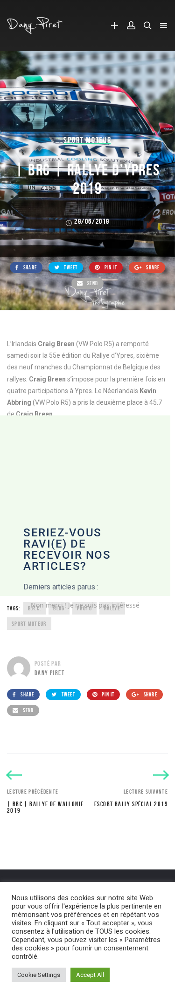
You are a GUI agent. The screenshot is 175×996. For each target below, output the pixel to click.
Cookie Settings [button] (38, 974)
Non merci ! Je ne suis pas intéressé (85, 605)
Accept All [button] (90, 974)
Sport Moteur (87, 140)
